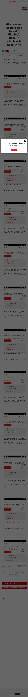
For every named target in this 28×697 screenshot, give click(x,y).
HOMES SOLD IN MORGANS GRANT (14, 583)
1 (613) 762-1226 (10, 94)
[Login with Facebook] (3, 51)
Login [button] (14, 51)
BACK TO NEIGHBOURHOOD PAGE (14, 588)
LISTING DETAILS (7, 87)
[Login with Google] (6, 51)
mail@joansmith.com (14, 4)
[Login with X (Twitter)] (8, 51)
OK (17, 693)
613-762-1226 (14, 1)
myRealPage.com (16, 574)
